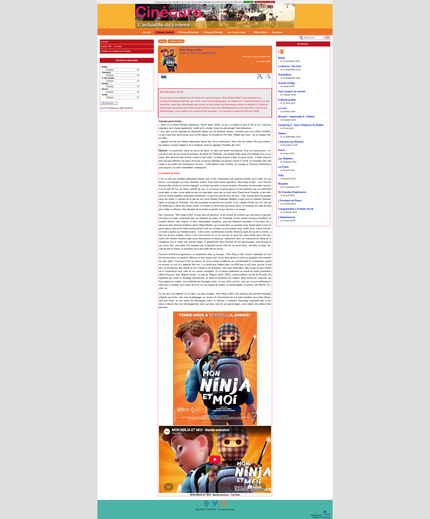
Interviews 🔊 (279, 32)
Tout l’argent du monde (291, 91)
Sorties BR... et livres (111, 46)
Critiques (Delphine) (188, 32)
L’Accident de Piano (289, 200)
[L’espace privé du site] (215, 505)
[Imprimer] (163, 78)
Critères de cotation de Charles (116, 51)
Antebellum (284, 74)
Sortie (104, 94)
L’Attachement (286, 217)
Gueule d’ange (286, 83)
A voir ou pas (108, 78)
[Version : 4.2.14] (327, 515)
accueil (162, 41)
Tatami (282, 133)
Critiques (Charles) (213, 32)
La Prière (283, 167)
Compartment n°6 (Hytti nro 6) (295, 209)
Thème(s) (106, 72)
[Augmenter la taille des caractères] (259, 78)
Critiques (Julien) (164, 32)
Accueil (147, 32)
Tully (281, 175)
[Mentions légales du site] (206, 505)
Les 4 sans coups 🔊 (238, 32)
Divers (105, 89)
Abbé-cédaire (260, 32)
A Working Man (287, 99)
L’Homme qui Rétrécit (290, 141)
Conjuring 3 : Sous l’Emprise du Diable (301, 125)
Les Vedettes (285, 158)
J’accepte (248, 2)
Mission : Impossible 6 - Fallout (296, 116)
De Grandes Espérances (292, 192)
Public (105, 67)
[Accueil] (215, 28)
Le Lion (282, 108)
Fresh (281, 150)
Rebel (281, 58)
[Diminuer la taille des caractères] (268, 78)
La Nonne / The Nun (289, 66)
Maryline (283, 183)
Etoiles (105, 83)
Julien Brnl (264, 61)
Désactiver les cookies (264, 2)
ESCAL (323, 517)
